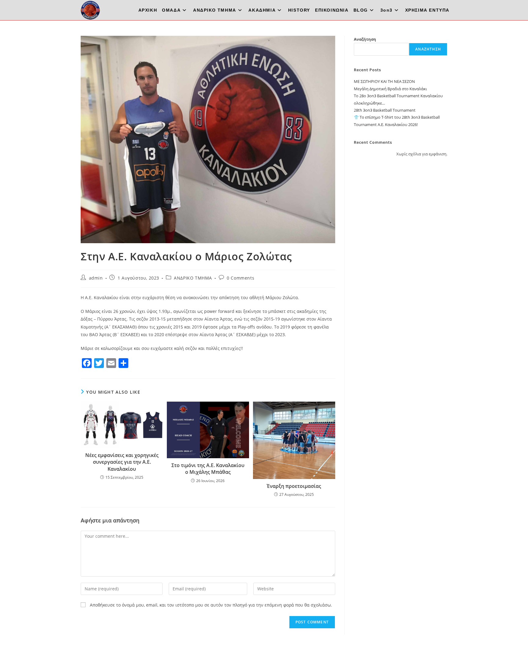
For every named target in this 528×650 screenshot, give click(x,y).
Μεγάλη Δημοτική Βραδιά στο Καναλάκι (390, 88)
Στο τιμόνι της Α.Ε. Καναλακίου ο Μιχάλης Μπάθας (207, 468)
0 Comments (240, 278)
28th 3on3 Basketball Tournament (385, 110)
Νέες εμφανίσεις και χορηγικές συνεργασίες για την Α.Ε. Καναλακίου (122, 462)
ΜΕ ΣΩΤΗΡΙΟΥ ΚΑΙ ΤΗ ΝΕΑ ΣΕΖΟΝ (384, 81)
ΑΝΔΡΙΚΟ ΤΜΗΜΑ (193, 278)
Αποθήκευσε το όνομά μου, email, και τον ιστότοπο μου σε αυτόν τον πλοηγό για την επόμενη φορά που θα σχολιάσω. (211, 605)
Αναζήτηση (365, 39)
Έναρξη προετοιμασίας (294, 486)
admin (96, 278)
